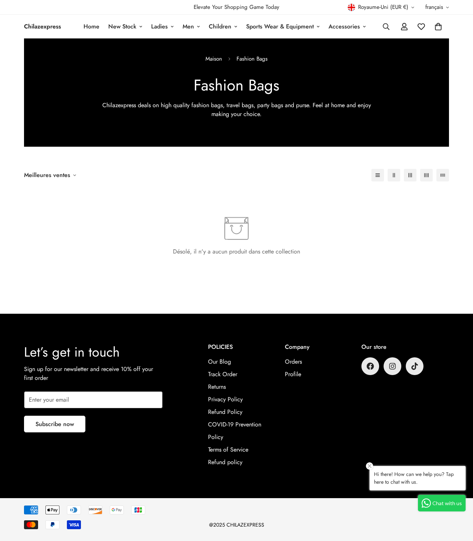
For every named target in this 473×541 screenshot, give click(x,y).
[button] (438, 26)
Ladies (159, 26)
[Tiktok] (414, 366)
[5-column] (442, 175)
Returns (217, 386)
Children (220, 26)
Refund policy (225, 462)
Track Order (222, 374)
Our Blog (219, 361)
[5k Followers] (392, 366)
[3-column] (410, 175)
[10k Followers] (370, 366)
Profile (293, 374)
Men (188, 26)
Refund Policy (225, 412)
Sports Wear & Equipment (280, 26)
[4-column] (426, 175)
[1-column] (377, 175)
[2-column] (394, 175)
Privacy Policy (225, 399)
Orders (293, 361)
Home (91, 26)
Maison (213, 59)
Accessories (344, 26)
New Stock (122, 26)
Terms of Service (228, 449)
